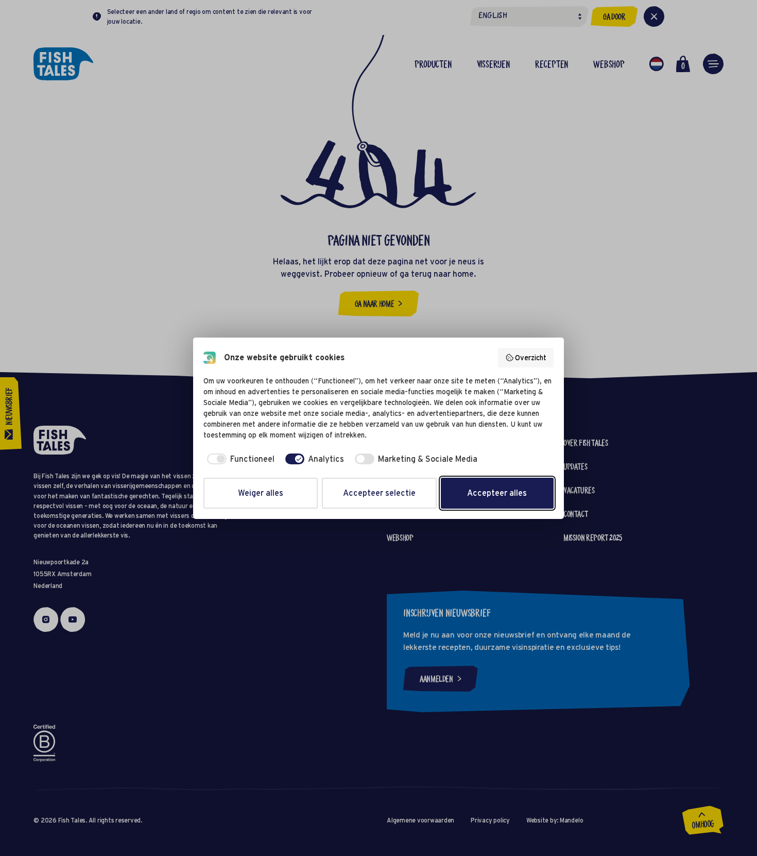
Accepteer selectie (379, 493)
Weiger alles (260, 493)
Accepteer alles (497, 493)
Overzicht (530, 358)
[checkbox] (238, 459)
